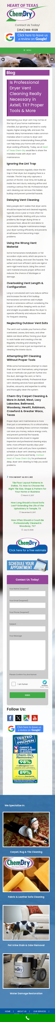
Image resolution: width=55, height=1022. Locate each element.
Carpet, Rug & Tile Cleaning (26, 852)
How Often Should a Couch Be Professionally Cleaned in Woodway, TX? (27, 523)
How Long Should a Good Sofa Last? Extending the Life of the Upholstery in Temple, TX (27, 505)
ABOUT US (21, 1011)
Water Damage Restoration (26, 993)
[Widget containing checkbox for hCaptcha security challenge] (29, 684)
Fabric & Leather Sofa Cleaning (26, 897)
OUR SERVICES (39, 1011)
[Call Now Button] (27, 1018)
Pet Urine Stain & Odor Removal (26, 945)
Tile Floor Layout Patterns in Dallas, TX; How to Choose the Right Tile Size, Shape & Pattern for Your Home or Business (27, 487)
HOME (7, 1011)
